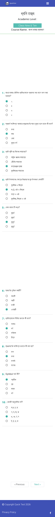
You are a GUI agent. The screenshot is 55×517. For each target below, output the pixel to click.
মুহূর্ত (12, 222)
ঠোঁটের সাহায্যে (16, 161)
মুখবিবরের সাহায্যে (17, 170)
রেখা (12, 138)
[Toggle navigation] (48, 3)
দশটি (13, 305)
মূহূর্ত (12, 226)
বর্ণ (12, 328)
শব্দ (12, 384)
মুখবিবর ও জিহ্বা (17, 185)
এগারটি (13, 309)
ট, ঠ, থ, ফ (14, 421)
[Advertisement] (27, 61)
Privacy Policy (9, 512)
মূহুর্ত (12, 217)
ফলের (13, 365)
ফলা (12, 129)
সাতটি (13, 296)
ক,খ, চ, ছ (14, 407)
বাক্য (13, 388)
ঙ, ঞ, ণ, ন (15, 416)
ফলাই (13, 361)
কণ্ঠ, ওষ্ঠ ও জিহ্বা (17, 189)
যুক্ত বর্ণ (14, 143)
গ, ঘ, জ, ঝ (15, 412)
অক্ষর (13, 324)
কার (12, 133)
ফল (12, 351)
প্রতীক (13, 379)
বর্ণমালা (13, 333)
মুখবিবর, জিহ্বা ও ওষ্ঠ (18, 198)
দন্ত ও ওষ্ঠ (15, 194)
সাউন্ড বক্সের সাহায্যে (18, 157)
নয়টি (12, 300)
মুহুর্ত (12, 213)
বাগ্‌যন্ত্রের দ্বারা (16, 166)
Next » (37, 484)
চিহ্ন (13, 337)
